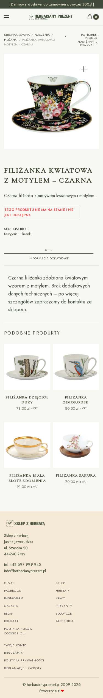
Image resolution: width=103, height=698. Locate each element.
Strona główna (17, 34)
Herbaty (63, 590)
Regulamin (14, 652)
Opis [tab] (48, 250)
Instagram (13, 598)
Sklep (60, 583)
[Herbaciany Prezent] (51, 17)
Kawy (60, 598)
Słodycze (64, 613)
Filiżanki (10, 39)
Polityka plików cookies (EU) (18, 631)
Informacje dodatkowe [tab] (49, 258)
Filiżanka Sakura (76, 475)
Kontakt (11, 621)
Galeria (11, 606)
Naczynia (42, 34)
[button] (84, 69)
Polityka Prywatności (24, 660)
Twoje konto (15, 645)
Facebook (12, 590)
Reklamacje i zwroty (23, 668)
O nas (9, 583)
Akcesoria (65, 621)
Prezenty (64, 606)
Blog (8, 613)
